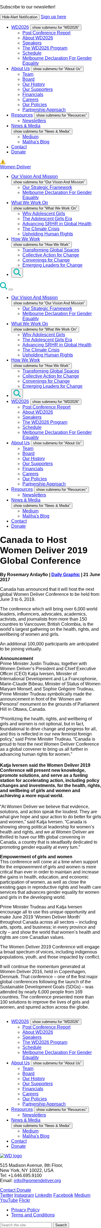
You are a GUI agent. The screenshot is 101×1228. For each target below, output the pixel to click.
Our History (33, 84)
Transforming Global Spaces (50, 250)
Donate (18, 152)
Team (27, 74)
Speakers (32, 43)
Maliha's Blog (35, 141)
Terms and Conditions (33, 1215)
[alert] (50, 12)
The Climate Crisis (40, 228)
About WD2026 (37, 37)
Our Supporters (37, 89)
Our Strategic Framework (47, 187)
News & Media (25, 125)
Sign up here (53, 16)
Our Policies (34, 104)
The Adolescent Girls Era (47, 218)
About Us (20, 68)
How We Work (25, 239)
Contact (19, 146)
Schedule (32, 53)
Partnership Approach (44, 109)
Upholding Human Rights (47, 233)
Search (61, 1225)
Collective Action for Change (50, 255)
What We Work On (29, 202)
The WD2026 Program (44, 48)
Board (28, 79)
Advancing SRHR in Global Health (56, 223)
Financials (32, 94)
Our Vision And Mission (34, 176)
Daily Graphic (65, 574)
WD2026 (20, 27)
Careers (30, 99)
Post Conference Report (46, 32)
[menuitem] (56, 45)
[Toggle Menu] (10, 289)
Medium (30, 136)
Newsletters (34, 120)
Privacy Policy (25, 1209)
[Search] (17, 273)
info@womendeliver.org (37, 1180)
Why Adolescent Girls (43, 213)
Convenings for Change (46, 260)
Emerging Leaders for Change (52, 265)
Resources (22, 115)
